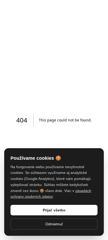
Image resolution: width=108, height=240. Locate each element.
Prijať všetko (54, 210)
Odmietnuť (54, 224)
